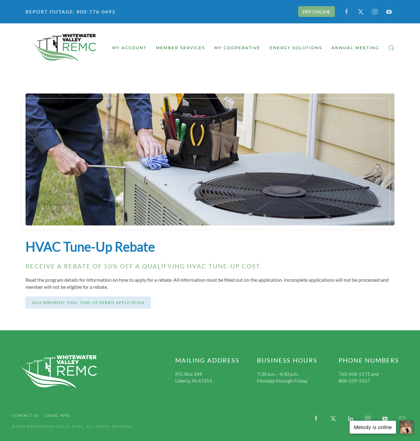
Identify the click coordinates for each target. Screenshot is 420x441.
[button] (391, 47)
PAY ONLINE (317, 11)
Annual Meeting (355, 47)
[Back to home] (65, 47)
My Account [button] (129, 47)
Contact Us (25, 415)
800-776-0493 (95, 11)
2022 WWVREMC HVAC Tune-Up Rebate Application (88, 302)
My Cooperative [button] (237, 47)
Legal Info (57, 415)
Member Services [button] (180, 47)
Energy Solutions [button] (296, 47)
